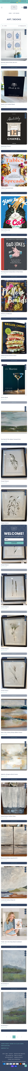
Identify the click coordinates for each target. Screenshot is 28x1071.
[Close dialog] (26, 526)
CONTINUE (14, 543)
